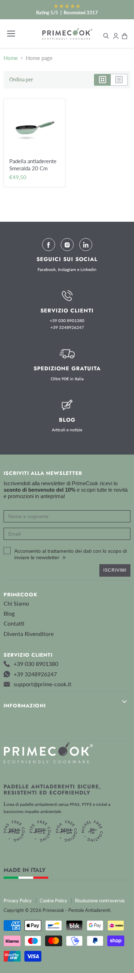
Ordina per (21, 79)
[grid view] (102, 79)
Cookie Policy (53, 900)
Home (11, 58)
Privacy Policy (18, 900)
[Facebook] (48, 244)
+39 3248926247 (67, 327)
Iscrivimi (114, 570)
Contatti (14, 623)
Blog (9, 613)
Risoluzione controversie (100, 900)
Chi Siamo (16, 603)
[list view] (119, 79)
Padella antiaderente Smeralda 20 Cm (32, 164)
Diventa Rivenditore (29, 633)
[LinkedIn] (85, 244)
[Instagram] (67, 244)
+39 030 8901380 (67, 320)
